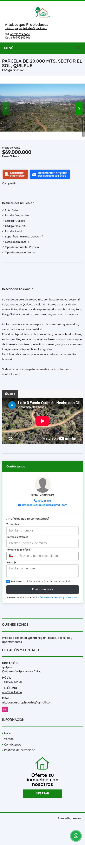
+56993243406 (20, 34)
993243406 (44, 500)
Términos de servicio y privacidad (58, 597)
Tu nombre (13, 524)
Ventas (9, 739)
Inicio (7, 733)
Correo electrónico (17, 537)
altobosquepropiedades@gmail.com (26, 28)
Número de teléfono (18, 549)
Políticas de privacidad (19, 750)
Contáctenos (12, 744)
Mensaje (11, 562)
